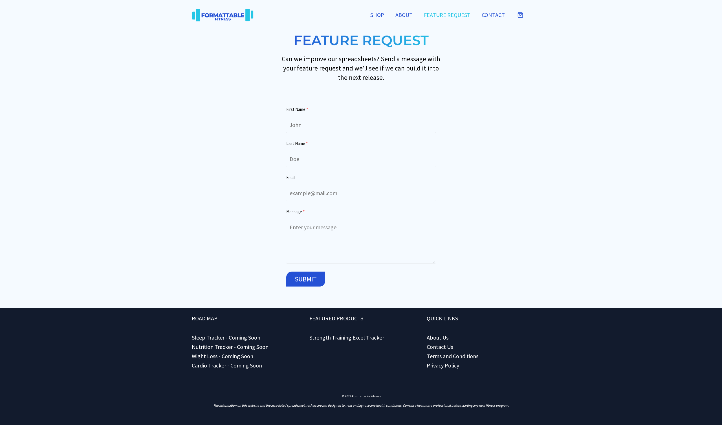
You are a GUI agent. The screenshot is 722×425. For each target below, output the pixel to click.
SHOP (377, 14)
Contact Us (440, 346)
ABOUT (404, 14)
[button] (520, 15)
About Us (437, 337)
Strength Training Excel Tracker (346, 337)
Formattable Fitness (366, 396)
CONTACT (493, 14)
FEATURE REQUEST (447, 14)
